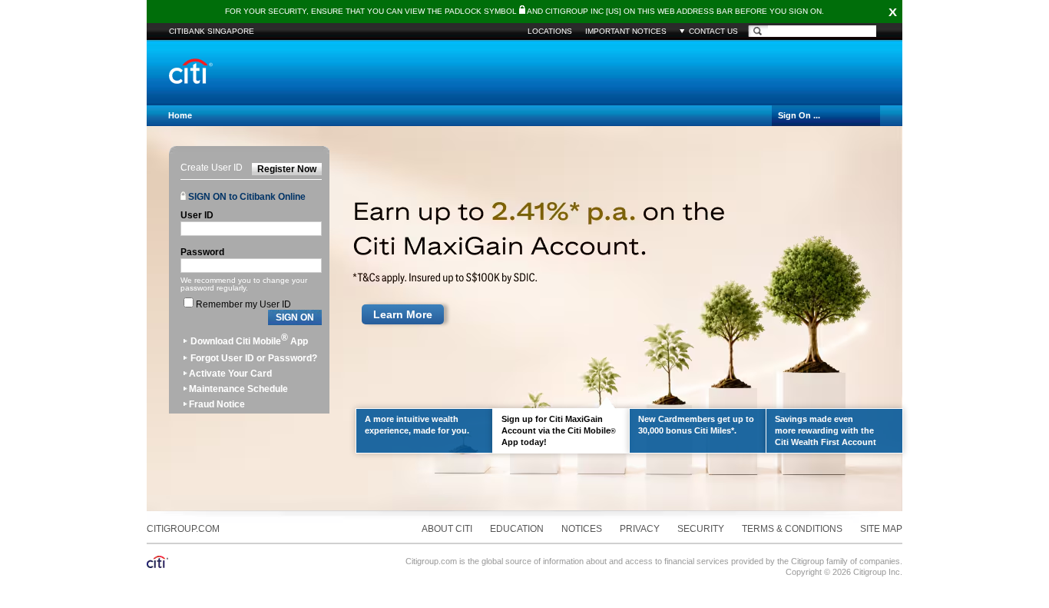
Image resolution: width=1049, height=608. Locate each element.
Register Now (286, 169)
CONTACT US (713, 31)
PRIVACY (640, 528)
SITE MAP (881, 528)
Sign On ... (799, 115)
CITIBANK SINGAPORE (211, 31)
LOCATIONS (550, 31)
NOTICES (581, 528)
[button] (295, 318)
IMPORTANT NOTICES (626, 31)
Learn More (402, 314)
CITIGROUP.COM (183, 528)
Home (180, 115)
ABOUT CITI (447, 528)
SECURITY (700, 528)
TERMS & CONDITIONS (792, 528)
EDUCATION (517, 528)
